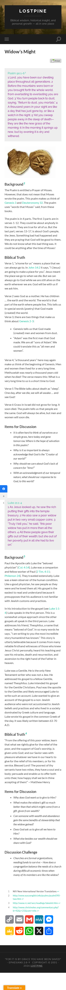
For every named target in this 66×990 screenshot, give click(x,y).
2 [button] (24, 183)
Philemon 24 (12, 575)
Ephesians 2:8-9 (19, 962)
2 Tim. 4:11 (43, 571)
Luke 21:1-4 (15, 502)
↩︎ (58, 891)
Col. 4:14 (23, 567)
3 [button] (24, 556)
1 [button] (25, 72)
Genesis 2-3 (26, 321)
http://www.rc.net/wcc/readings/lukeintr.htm (35, 903)
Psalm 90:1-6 (16, 73)
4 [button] (26, 733)
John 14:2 (34, 267)
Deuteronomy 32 (32, 202)
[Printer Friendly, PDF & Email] (55, 61)
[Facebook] (3, 488)
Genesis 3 (10, 202)
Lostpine (33, 11)
